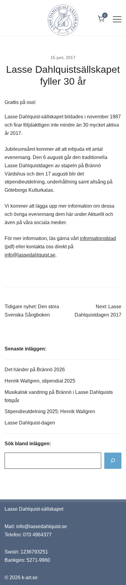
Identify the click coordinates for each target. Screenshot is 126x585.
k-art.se (30, 577)
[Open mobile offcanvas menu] (117, 19)
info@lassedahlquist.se (30, 254)
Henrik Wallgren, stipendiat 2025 (40, 380)
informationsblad (98, 238)
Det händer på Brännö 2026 (35, 369)
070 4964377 (37, 534)
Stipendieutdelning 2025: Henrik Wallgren (50, 411)
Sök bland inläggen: (28, 443)
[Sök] (112, 461)
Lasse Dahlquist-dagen (30, 422)
